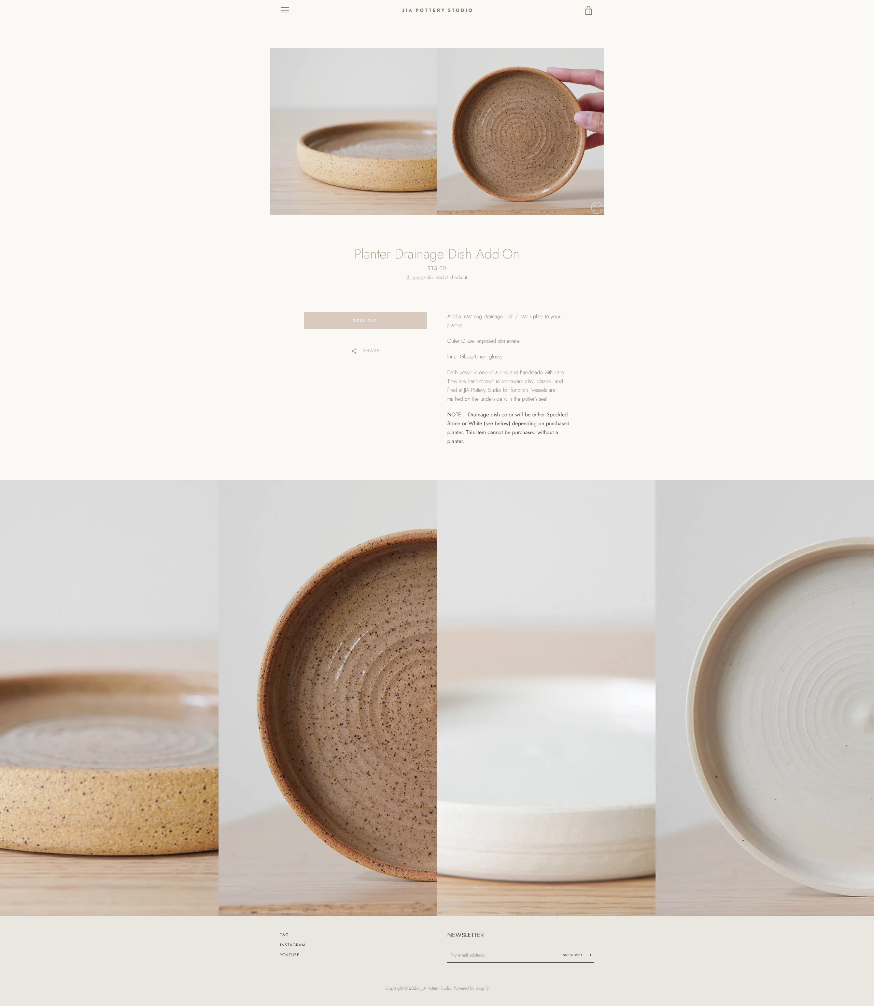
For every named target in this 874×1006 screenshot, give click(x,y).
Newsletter (465, 935)
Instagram (293, 945)
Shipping (414, 277)
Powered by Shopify (471, 988)
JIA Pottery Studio (436, 988)
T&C (284, 935)
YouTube (290, 955)
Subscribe (574, 955)
